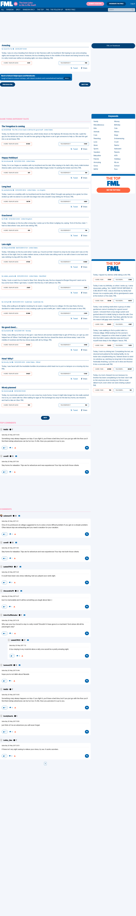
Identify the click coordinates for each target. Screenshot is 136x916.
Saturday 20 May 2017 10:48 (11, 670)
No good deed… (9, 327)
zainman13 (7, 516)
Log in (133, 4)
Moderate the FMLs (116, 4)
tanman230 (8, 665)
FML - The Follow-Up (54, 10)
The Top (40, 10)
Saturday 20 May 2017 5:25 (10, 572)
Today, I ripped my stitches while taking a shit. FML (111, 275)
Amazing (6, 46)
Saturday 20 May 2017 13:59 (10, 721)
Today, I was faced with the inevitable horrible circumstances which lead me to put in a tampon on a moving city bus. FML (45, 368)
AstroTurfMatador (10, 615)
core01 (6, 456)
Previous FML (8, 84)
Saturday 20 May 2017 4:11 (10, 521)
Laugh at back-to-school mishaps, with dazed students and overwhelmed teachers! (35, 77)
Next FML (84, 84)
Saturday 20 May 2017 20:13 (10, 745)
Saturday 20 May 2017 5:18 (10, 461)
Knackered (7, 216)
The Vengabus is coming (13, 126)
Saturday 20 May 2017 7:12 (17, 645)
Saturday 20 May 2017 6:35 (10, 620)
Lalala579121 (8, 567)
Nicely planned (9, 388)
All (2, 10)
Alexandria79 (8, 591)
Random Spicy (29, 10)
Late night (6, 244)
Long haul (6, 187)
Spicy (18, 10)
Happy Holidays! (10, 158)
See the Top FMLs (113, 190)
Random (9, 10)
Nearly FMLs (70, 10)
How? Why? (7, 359)
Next (45, 418)
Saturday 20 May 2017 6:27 (10, 596)
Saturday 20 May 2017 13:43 (10, 435)
